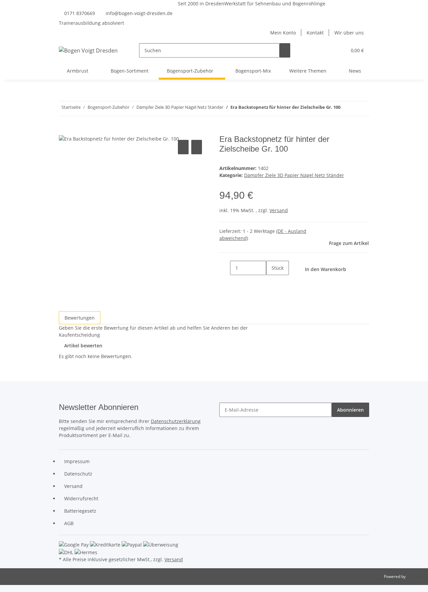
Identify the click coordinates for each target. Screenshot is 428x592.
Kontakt (315, 32)
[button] (328, 50)
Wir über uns (349, 32)
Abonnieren (350, 410)
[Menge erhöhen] (271, 282)
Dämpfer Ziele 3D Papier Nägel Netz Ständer (294, 175)
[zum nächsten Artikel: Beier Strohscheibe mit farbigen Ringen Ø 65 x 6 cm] (345, 108)
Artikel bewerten (83, 345)
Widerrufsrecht (81, 498)
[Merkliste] (338, 50)
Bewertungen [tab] (80, 318)
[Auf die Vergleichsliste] (183, 147)
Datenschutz (78, 474)
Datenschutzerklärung (176, 421)
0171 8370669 (79, 13)
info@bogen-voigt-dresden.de (139, 13)
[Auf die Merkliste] (196, 147)
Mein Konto (283, 32)
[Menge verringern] (224, 268)
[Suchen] (285, 50)
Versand (279, 210)
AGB (69, 523)
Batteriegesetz (80, 511)
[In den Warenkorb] (64, 131)
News (355, 71)
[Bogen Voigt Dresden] (88, 50)
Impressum (77, 461)
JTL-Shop (415, 576)
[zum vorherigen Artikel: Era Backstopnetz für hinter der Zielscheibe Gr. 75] (357, 108)
